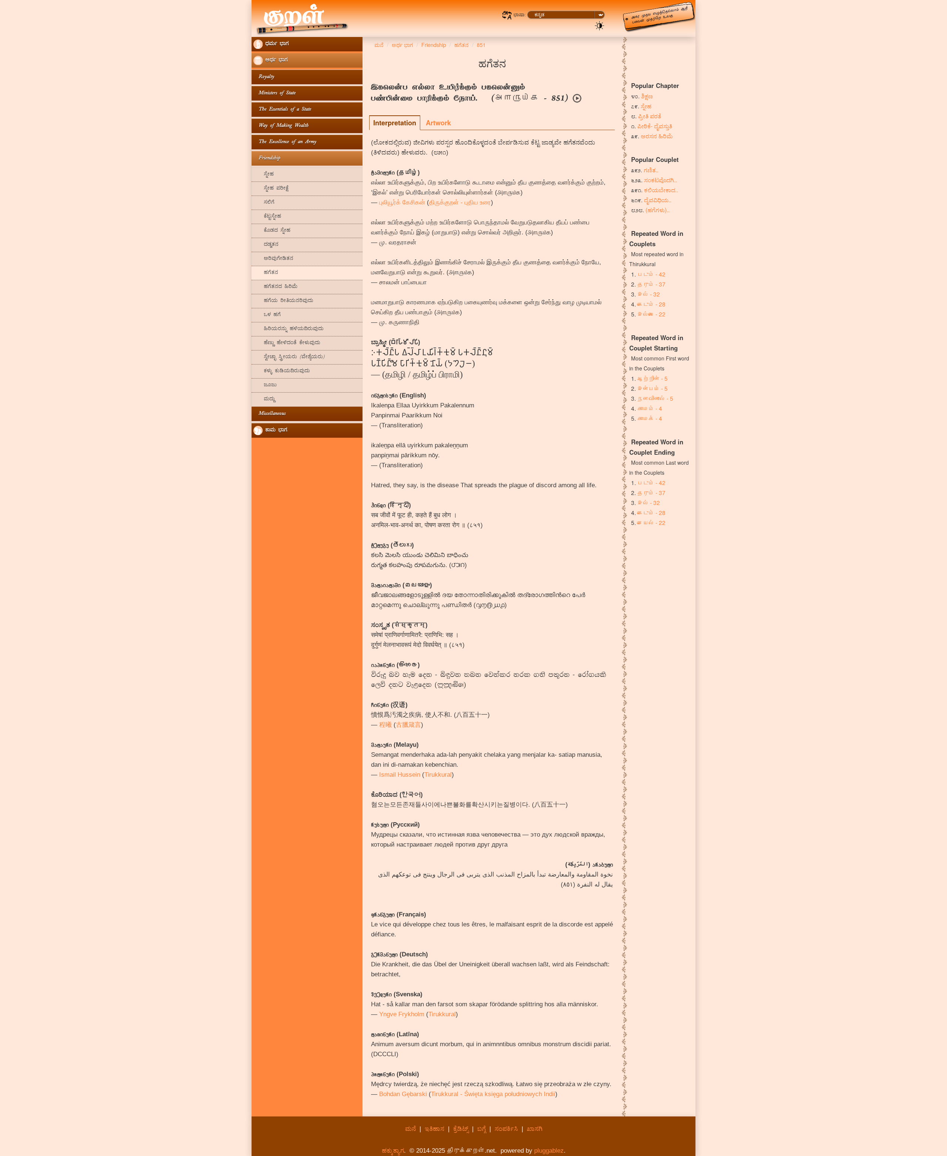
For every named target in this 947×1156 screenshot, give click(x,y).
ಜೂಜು (265, 385)
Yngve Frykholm (401, 1014)
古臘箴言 (408, 724)
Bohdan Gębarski (403, 1094)
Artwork (438, 123)
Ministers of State (274, 93)
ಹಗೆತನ (265, 273)
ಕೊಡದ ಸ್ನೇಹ (271, 231)
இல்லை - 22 (651, 314)
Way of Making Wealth (281, 126)
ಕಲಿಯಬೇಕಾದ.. (661, 190)
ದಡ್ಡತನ (266, 245)
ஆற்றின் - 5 (652, 378)
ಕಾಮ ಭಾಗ (275, 430)
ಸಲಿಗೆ (263, 203)
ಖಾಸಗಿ (534, 1128)
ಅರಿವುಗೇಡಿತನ (273, 259)
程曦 (385, 724)
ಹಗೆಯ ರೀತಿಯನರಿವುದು (283, 301)
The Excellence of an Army (284, 142)
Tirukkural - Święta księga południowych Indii (493, 1094)
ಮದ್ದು (264, 399)
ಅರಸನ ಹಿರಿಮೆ (657, 136)
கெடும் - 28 (651, 304)
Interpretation (394, 123)
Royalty (263, 77)
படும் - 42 (651, 274)
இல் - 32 (648, 294)
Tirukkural (438, 774)
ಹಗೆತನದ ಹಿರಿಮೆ (275, 287)
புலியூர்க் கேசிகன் (402, 202)
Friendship (266, 158)
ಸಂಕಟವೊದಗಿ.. (660, 180)
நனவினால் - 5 (655, 398)
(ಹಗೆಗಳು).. (658, 210)
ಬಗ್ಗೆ (481, 1128)
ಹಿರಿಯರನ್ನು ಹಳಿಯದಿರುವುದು (288, 329)
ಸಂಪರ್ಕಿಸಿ (506, 1128)
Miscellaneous (269, 414)
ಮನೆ (410, 1128)
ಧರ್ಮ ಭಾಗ (276, 44)
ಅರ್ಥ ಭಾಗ (275, 60)
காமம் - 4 (649, 408)
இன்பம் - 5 (652, 388)
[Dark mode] (599, 25)
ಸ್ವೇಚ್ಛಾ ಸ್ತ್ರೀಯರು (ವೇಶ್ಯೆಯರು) (289, 357)
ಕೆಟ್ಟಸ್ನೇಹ (267, 217)
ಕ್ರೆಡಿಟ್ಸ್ (460, 1128)
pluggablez (549, 1150)
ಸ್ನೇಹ (263, 175)
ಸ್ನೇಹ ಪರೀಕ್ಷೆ (271, 189)
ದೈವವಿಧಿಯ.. (657, 200)
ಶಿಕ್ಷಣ (647, 96)
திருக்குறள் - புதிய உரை (460, 202)
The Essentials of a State (282, 109)
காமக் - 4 (649, 418)
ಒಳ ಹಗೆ (267, 315)
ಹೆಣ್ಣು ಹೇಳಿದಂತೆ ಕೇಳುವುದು (286, 343)
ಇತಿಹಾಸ (434, 1128)
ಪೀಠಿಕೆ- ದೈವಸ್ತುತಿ (654, 126)
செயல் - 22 (651, 522)
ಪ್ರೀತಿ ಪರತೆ (649, 116)
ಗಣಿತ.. (651, 170)
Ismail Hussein (399, 774)
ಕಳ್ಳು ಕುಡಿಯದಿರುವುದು (281, 371)
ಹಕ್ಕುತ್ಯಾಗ (393, 1150)
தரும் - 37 (651, 284)
